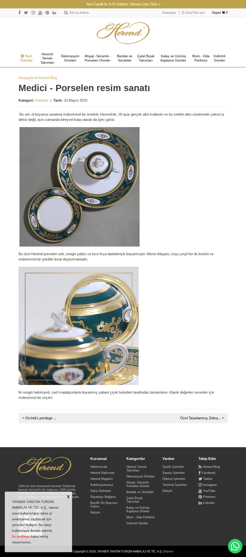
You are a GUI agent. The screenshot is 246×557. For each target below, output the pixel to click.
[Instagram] (33, 12)
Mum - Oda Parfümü (200, 58)
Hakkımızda (98, 467)
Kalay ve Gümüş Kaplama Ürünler (173, 58)
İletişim (95, 512)
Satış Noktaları (100, 491)
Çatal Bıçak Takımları (145, 58)
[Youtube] (40, 12)
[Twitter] (26, 12)
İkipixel (168, 551)
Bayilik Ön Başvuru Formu (103, 504)
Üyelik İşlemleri (173, 467)
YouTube (208, 491)
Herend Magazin (101, 479)
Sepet (220, 12)
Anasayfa (169, 12)
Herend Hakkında (102, 473)
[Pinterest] (47, 12)
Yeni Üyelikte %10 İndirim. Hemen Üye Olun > (123, 4)
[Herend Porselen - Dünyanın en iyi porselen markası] (123, 33)
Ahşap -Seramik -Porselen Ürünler (98, 58)
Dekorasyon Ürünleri (70, 58)
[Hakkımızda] (44, 468)
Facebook (208, 473)
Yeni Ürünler (26, 58)
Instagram (209, 485)
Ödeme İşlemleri (173, 479)
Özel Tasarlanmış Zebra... (200, 418)
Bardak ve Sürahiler (124, 58)
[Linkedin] (54, 12)
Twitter (207, 479)
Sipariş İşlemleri (173, 473)
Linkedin (208, 503)
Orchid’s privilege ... (40, 418)
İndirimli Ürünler (219, 58)
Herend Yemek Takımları (47, 58)
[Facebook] (19, 12)
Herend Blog (47, 78)
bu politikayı (21, 536)
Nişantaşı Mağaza (103, 497)
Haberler (42, 100)
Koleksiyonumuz (101, 485)
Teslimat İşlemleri (174, 485)
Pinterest (208, 497)
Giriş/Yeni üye (194, 12)
